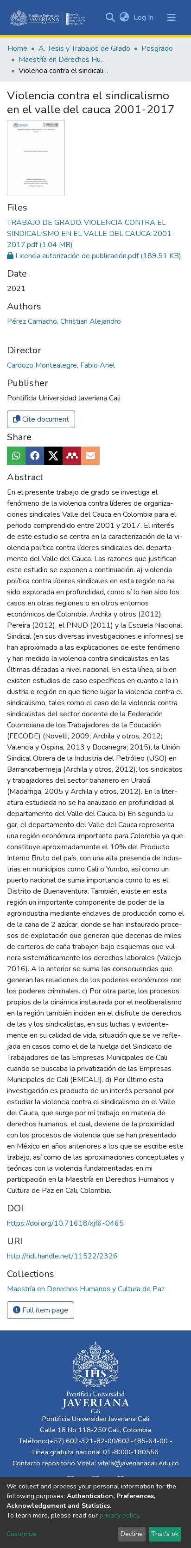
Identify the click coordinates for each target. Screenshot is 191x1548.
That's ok (164, 1534)
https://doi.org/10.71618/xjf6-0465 (65, 1223)
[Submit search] (110, 18)
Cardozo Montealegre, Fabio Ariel (61, 365)
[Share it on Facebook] (34, 456)
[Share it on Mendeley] (72, 456)
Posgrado (157, 48)
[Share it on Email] (90, 456)
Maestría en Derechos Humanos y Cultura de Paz (65, 59)
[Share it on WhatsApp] (16, 456)
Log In (144, 17)
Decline (132, 1534)
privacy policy (119, 1515)
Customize (21, 1534)
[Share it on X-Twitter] (53, 456)
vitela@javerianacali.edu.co (138, 1463)
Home (17, 48)
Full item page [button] (44, 1310)
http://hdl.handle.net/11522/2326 (62, 1256)
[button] (124, 17)
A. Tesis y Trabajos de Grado (84, 48)
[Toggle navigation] (171, 17)
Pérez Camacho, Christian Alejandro (64, 321)
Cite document (44, 419)
